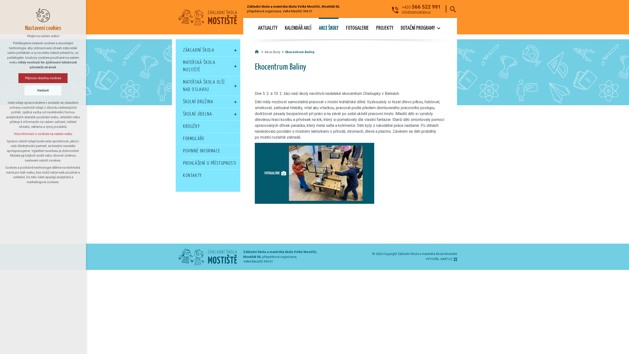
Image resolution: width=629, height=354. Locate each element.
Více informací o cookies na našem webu (43, 134)
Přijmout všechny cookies (43, 78)
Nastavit (43, 90)
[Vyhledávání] (453, 9)
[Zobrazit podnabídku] (438, 28)
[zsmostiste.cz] (258, 51)
